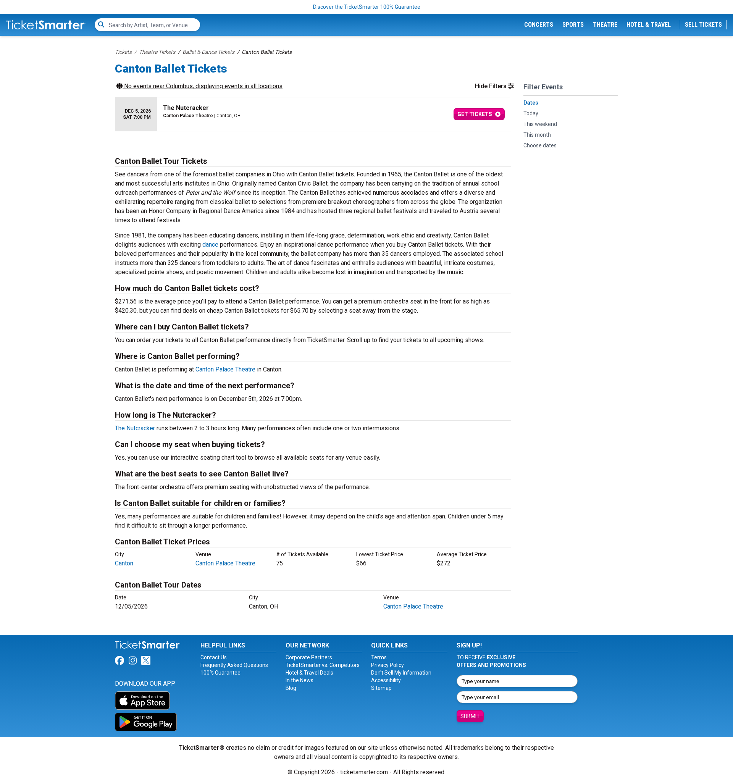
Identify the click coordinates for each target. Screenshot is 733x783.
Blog (291, 688)
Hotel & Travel (648, 24)
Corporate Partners (309, 657)
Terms (379, 657)
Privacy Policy (387, 665)
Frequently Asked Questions (234, 665)
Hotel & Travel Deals (309, 673)
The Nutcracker (135, 428)
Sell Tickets (703, 24)
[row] (313, 114)
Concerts (538, 24)
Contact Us (213, 657)
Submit (470, 716)
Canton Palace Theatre (225, 369)
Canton (124, 563)
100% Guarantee (220, 673)
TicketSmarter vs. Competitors (323, 665)
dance (210, 244)
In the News (299, 680)
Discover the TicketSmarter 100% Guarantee (366, 7)
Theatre (605, 24)
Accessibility (386, 680)
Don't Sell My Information (401, 673)
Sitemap (381, 688)
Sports (573, 24)
